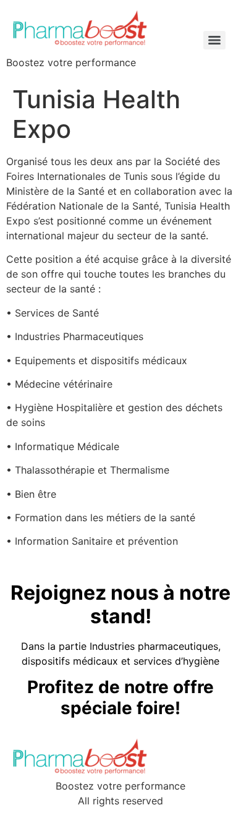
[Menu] (214, 40)
